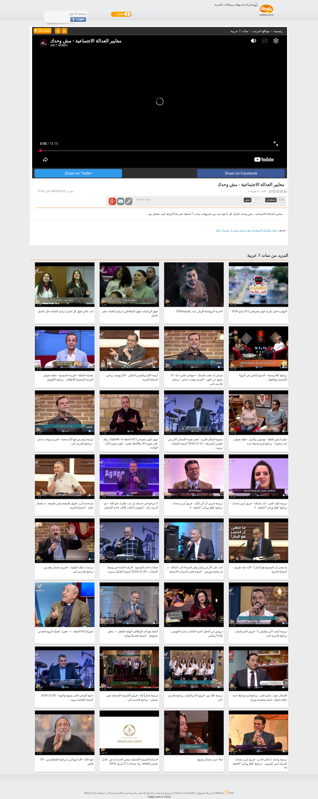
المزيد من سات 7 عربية (267, 255)
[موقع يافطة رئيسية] (266, 17)
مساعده (128, 793)
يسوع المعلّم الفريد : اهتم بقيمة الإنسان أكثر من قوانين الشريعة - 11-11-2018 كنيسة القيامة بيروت (195, 443)
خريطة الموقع (205, 793)
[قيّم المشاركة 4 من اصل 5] (274, 191)
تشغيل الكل (43, 30)
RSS (231, 793)
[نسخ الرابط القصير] (128, 201)
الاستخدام (117, 793)
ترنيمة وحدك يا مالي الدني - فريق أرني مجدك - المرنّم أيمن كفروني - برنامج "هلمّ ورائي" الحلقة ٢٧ (260, 763)
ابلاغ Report (143, 199)
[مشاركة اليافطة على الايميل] (120, 201)
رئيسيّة (168, 793)
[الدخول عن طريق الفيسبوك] (78, 21)
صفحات (158, 793)
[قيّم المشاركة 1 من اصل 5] (285, 191)
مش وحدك (245, 230)
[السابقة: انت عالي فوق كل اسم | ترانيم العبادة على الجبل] (64, 31)
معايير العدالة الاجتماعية (264, 230)
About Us (89, 793)
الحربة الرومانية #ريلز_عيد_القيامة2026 (199, 311)
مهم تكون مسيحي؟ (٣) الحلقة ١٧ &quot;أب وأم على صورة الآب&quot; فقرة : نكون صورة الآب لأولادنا (131, 443)
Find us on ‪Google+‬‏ (185, 793)
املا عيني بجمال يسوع (210, 759)
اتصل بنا (139, 793)
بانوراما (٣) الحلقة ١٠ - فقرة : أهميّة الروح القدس (65, 631)
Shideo (218, 793)
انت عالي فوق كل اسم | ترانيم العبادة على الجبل (65, 311)
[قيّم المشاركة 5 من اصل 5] (270, 191)
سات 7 (234, 230)
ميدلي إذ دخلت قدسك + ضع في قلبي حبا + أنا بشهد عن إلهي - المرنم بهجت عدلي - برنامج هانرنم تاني (197, 379)
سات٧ (226, 230)
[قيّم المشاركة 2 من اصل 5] (281, 191)
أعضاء (149, 793)
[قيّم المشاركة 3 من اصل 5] (278, 191)
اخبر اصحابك (103, 793)
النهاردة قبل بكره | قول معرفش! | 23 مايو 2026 (259, 311)
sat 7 (218, 230)
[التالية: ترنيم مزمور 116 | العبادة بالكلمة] (58, 31)
